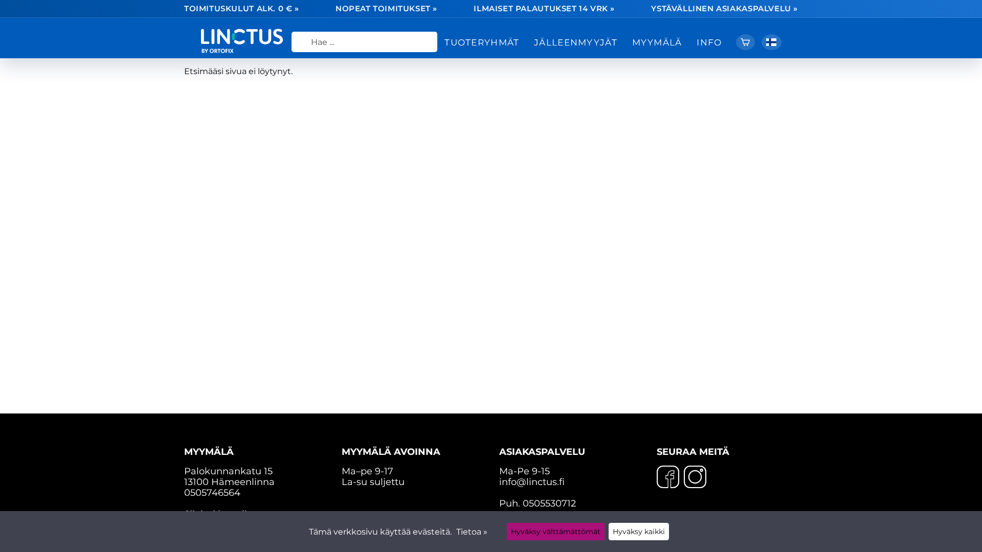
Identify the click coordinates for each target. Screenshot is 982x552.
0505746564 (212, 492)
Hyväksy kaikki (639, 531)
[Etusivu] (246, 50)
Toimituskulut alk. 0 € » (241, 9)
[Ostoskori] (745, 42)
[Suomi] (772, 42)
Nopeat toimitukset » (386, 9)
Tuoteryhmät (481, 42)
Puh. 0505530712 (537, 503)
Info (709, 42)
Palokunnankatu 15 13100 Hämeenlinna (229, 466)
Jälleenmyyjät (575, 42)
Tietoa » (471, 532)
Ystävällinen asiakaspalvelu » (724, 9)
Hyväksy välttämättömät (555, 531)
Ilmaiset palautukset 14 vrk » (544, 9)
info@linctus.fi (532, 481)
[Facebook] (668, 478)
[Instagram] (695, 478)
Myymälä (657, 42)
